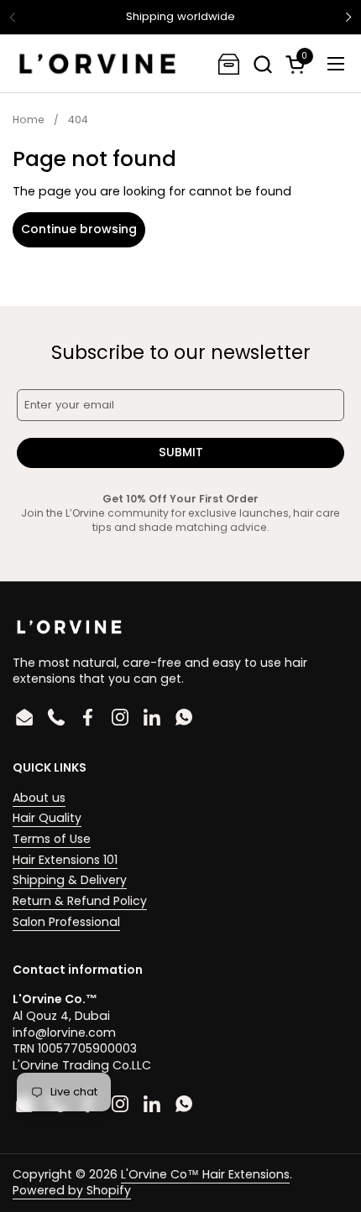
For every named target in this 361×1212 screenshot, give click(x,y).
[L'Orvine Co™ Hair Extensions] (97, 64)
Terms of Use (52, 838)
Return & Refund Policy (80, 900)
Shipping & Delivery (70, 879)
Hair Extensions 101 (65, 859)
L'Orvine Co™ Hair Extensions (205, 1174)
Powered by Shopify (72, 1190)
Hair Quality (47, 817)
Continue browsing (79, 229)
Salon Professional (66, 921)
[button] (262, 64)
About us (39, 797)
